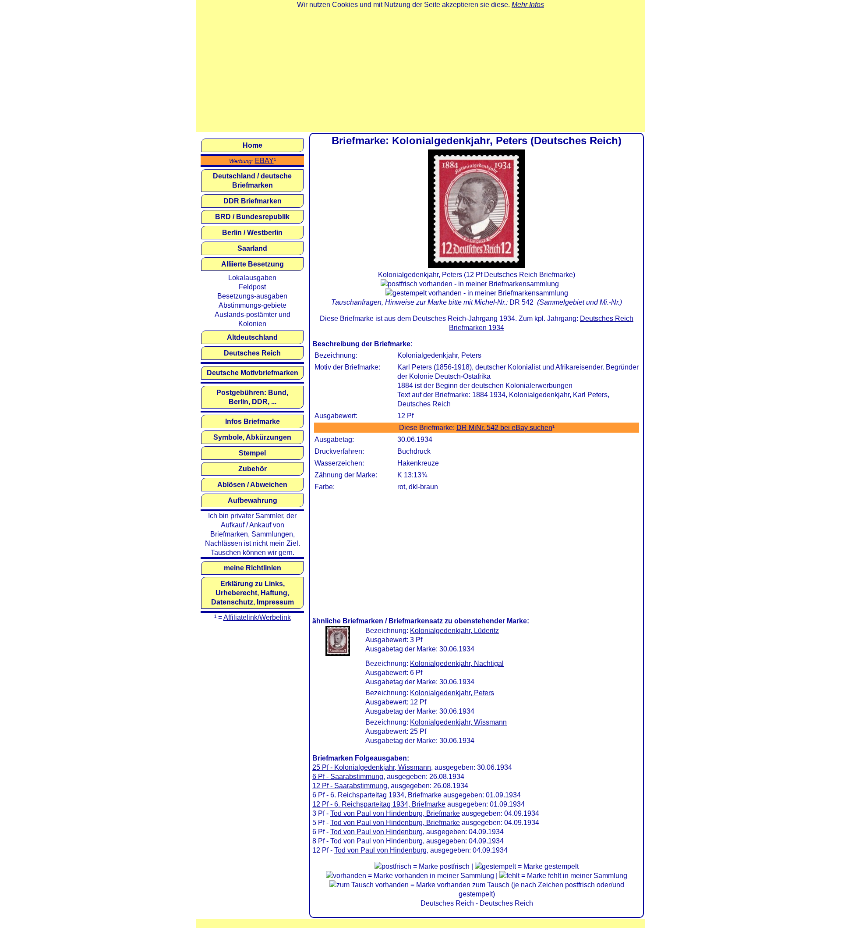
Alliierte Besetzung (252, 264)
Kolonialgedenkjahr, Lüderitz (454, 630)
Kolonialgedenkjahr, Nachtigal (457, 663)
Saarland (252, 248)
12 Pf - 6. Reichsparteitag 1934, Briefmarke (378, 804)
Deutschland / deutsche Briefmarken (252, 180)
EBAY (264, 160)
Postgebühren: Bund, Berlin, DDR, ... (252, 397)
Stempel (252, 453)
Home (252, 145)
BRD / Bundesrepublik (252, 216)
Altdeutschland (252, 337)
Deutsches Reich (252, 353)
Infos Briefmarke (252, 421)
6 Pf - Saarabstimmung (347, 776)
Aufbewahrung (252, 500)
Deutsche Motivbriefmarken (252, 373)
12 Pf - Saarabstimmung (349, 785)
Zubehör (252, 469)
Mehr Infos (528, 4)
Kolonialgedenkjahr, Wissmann (458, 722)
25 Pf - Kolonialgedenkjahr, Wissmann (371, 767)
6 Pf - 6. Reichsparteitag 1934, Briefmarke (377, 795)
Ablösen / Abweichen (252, 484)
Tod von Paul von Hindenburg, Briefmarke (395, 813)
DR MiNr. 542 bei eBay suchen (504, 427)
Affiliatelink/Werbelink (257, 617)
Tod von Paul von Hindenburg (376, 832)
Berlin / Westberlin (252, 232)
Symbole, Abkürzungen (252, 437)
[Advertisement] (420, 70)
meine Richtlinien (252, 568)
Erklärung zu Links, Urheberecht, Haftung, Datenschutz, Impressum (252, 593)
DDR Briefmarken (252, 201)
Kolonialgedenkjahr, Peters (452, 693)
